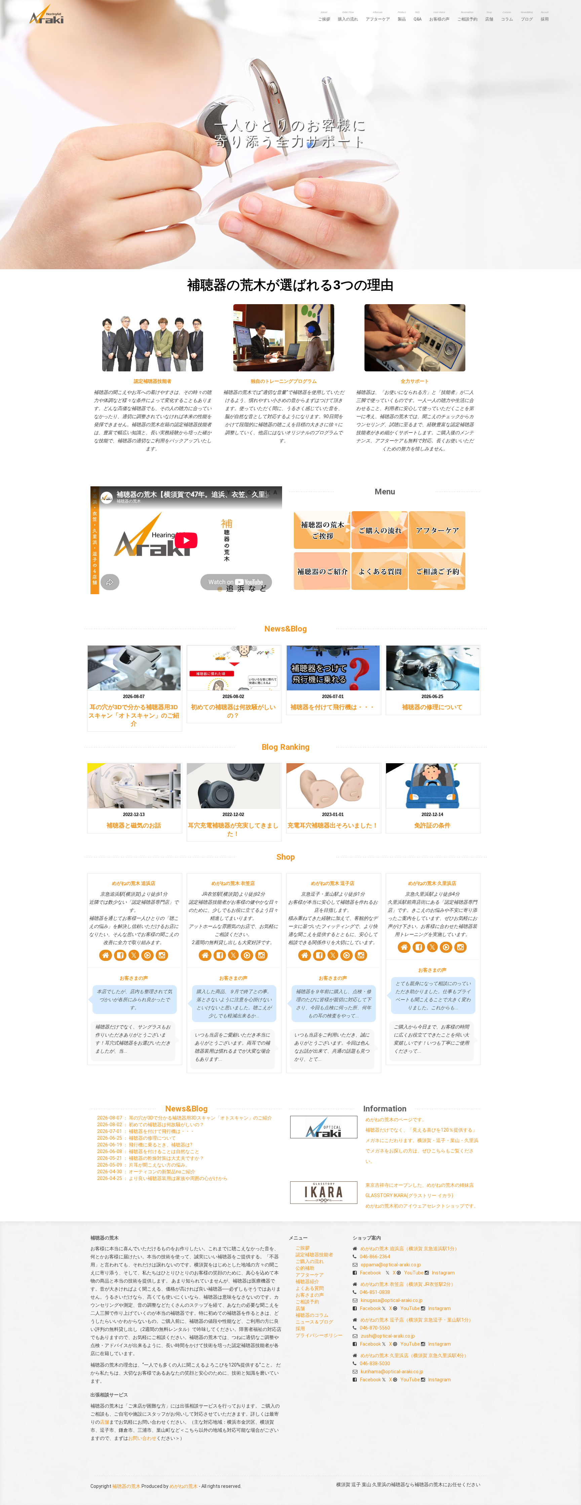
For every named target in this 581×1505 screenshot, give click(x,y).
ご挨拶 (324, 16)
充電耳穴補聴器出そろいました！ (332, 825)
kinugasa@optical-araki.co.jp (392, 1300)
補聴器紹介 (307, 1281)
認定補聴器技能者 (152, 381)
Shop (285, 857)
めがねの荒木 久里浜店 (432, 883)
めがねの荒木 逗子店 (332, 883)
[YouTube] (147, 955)
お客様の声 (439, 16)
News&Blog (285, 629)
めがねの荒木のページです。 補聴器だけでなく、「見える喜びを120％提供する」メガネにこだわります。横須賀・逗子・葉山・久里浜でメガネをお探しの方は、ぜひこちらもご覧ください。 (421, 1140)
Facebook (370, 1272)
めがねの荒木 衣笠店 (233, 883)
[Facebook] (120, 955)
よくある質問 (310, 1288)
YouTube (414, 1272)
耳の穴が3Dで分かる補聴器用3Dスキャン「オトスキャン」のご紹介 (133, 715)
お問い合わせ (142, 1438)
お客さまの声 (134, 978)
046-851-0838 (375, 1292)
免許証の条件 (432, 825)
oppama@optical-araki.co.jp (391, 1264)
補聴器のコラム (312, 1315)
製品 (402, 16)
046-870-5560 (375, 1328)
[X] (133, 955)
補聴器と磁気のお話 (134, 825)
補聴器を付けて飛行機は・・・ (332, 707)
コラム (507, 16)
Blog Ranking (286, 747)
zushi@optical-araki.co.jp (388, 1336)
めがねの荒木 (183, 1486)
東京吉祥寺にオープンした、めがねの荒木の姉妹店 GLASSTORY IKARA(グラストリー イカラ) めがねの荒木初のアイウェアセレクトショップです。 (421, 1195)
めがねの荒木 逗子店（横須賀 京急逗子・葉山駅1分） (416, 1320)
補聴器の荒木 (126, 1486)
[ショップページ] (105, 955)
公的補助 (305, 1268)
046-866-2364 (375, 1256)
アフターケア (378, 16)
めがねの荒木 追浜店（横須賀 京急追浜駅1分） (409, 1248)
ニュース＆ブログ (314, 1322)
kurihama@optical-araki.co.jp (392, 1371)
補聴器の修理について (432, 707)
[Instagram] (162, 955)
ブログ (527, 16)
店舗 (489, 16)
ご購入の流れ (310, 1261)
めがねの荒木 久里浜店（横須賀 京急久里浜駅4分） (414, 1355)
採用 (545, 16)
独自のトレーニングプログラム (284, 381)
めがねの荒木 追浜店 (133, 883)
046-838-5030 (375, 1363)
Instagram (443, 1272)
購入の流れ (348, 16)
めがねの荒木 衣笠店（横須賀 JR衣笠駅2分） (408, 1284)
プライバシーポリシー (319, 1335)
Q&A (418, 16)
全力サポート (415, 381)
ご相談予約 (467, 16)
